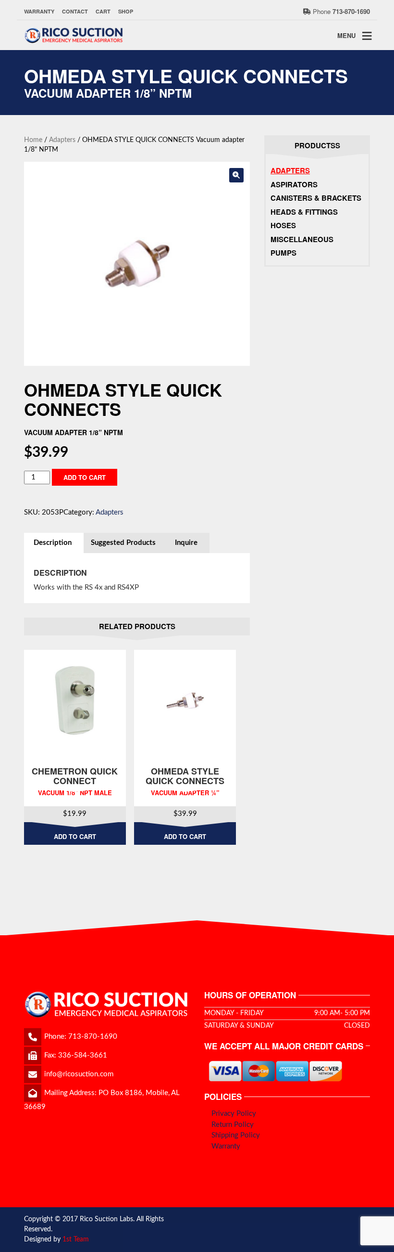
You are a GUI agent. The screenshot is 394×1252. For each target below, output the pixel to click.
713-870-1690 (92, 1036)
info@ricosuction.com (78, 1074)
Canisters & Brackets (316, 198)
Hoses (283, 225)
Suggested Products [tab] (123, 542)
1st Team (75, 1239)
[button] (236, 175)
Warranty (39, 11)
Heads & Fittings (304, 212)
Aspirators (294, 184)
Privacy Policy (233, 1113)
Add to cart (84, 477)
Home (33, 140)
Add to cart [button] (75, 836)
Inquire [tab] (186, 542)
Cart (103, 11)
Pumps (283, 252)
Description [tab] (53, 542)
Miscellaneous (302, 239)
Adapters (62, 140)
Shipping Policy (235, 1135)
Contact (75, 11)
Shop (125, 11)
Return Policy (232, 1124)
